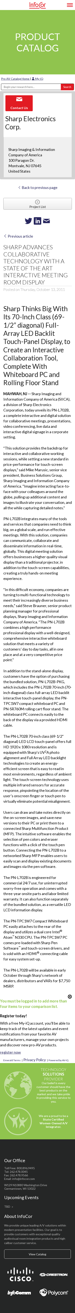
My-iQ (39, 78)
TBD (7, 1206)
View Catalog (37, 1254)
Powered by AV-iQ (59, 1060)
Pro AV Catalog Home (15, 78)
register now (10, 1052)
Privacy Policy (34, 1059)
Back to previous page (39, 187)
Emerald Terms (12, 1060)
